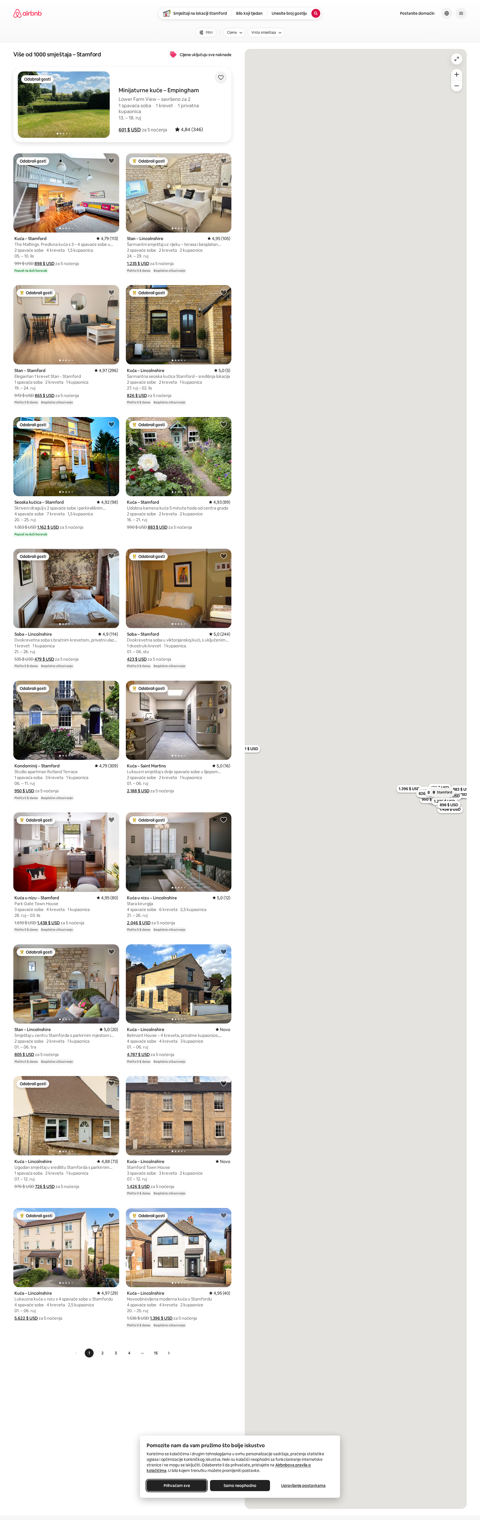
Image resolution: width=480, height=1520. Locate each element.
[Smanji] (456, 85)
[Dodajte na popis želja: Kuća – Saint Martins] (223, 687)
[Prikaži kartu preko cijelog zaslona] (456, 58)
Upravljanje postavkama (303, 1485)
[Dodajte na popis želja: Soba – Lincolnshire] (111, 555)
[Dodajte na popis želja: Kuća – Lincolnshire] (223, 292)
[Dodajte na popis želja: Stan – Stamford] (111, 292)
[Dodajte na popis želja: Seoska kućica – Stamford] (111, 424)
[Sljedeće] (168, 1353)
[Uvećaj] (456, 74)
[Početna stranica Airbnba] (27, 13)
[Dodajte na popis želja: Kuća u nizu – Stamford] (111, 819)
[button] (130, 130)
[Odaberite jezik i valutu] (446, 13)
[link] (76, 1353)
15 (156, 1353)
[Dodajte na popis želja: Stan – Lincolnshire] (223, 160)
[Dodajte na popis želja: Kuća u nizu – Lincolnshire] (223, 819)
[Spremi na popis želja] (221, 77)
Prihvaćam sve (177, 1485)
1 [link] (89, 1353)
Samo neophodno (240, 1485)
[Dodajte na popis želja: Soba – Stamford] (223, 555)
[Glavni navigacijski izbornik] (461, 13)
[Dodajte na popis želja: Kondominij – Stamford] (111, 687)
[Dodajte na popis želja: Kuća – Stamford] (111, 160)
